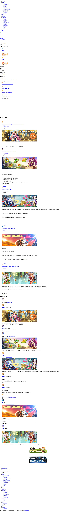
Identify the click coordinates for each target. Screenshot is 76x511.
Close (28, 510)
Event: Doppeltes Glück (6, 88)
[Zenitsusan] (3, 385)
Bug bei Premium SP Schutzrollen (7, 96)
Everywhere (1, 38)
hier (16, 259)
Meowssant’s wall (9, 302)
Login (2, 30)
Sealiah (3, 59)
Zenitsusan (3, 81)
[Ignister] (3, 394)
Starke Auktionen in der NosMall (7, 84)
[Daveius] (3, 326)
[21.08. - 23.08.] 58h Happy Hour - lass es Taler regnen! (13, 124)
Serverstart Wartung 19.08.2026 (7, 92)
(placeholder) (5, 503)
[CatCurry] (3, 299)
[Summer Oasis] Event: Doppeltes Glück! (10, 266)
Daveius (3, 85)
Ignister (3, 98)
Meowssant (3, 74)
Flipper (3, 50)
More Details (26, 510)
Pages (2, 41)
